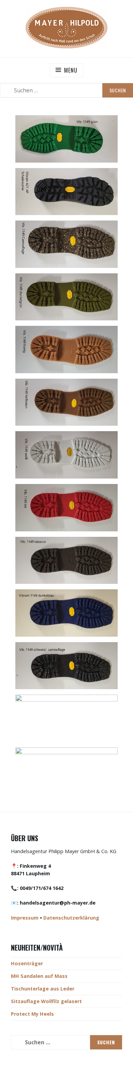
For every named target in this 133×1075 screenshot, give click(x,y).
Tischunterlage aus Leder (42, 988)
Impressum (25, 917)
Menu (70, 70)
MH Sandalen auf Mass (39, 976)
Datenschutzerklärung (71, 917)
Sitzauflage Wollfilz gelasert (46, 1001)
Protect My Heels (32, 1014)
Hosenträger (27, 963)
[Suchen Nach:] (66, 90)
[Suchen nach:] (66, 1042)
